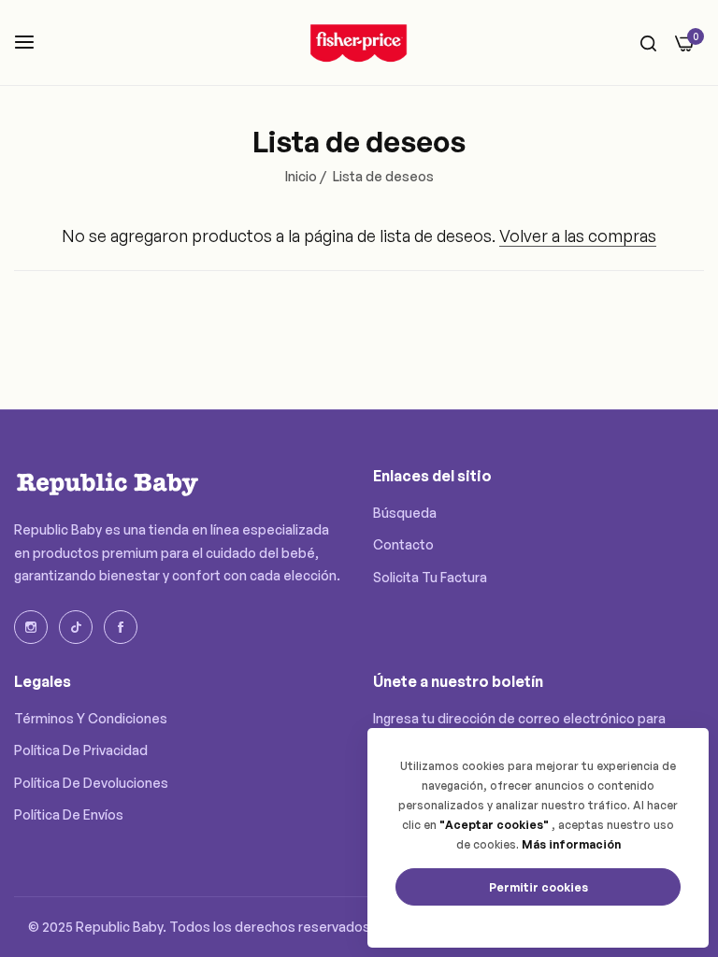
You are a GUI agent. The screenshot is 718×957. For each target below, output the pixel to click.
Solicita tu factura (430, 577)
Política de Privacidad (81, 750)
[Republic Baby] (359, 42)
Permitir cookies (538, 887)
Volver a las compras (577, 235)
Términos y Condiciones (90, 718)
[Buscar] (648, 42)
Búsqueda (405, 513)
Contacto (403, 544)
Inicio (301, 176)
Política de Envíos (68, 814)
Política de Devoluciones (91, 783)
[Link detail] (31, 627)
